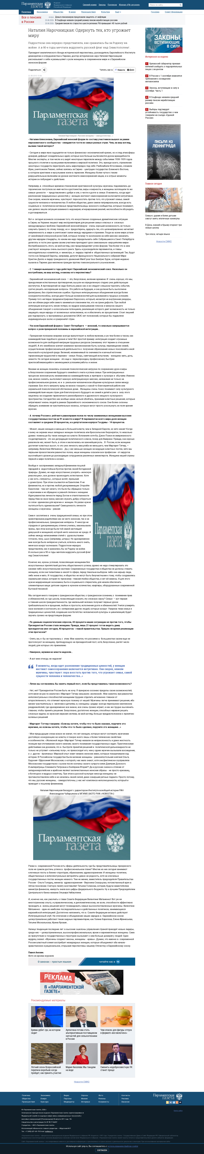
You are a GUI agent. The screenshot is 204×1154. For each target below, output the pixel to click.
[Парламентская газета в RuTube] (180, 1102)
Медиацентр (69, 1102)
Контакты (126, 1095)
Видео (66, 1095)
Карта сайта (178, 1111)
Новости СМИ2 (82, 1081)
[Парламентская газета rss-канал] (167, 1102)
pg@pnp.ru (49, 1131)
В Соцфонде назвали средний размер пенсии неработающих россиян (81, 20)
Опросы (84, 1095)
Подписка (112, 5)
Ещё (117, 12)
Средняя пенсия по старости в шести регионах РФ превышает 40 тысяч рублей (86, 23)
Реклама (125, 1099)
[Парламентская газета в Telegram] (173, 1102)
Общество (58, 12)
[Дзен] (130, 70)
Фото (101, 1095)
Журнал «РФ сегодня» (129, 5)
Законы (102, 5)
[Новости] (120, 70)
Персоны (68, 1099)
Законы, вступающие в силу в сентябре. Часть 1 (162, 89)
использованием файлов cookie (123, 1146)
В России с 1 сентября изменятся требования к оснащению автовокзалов (163, 78)
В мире (72, 12)
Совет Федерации (173, 12)
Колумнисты (104, 1102)
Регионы (102, 1099)
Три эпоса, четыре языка (157, 234)
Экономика (42, 12)
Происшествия (88, 12)
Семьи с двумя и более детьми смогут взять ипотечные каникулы (162, 217)
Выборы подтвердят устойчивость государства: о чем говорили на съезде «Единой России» (161, 113)
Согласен (102, 1150)
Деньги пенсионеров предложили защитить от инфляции (77, 17)
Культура (105, 12)
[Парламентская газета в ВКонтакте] (170, 1102)
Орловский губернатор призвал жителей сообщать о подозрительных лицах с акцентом (163, 66)
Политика (26, 12)
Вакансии (125, 1102)
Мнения (84, 1099)
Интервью (85, 1102)
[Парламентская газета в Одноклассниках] (177, 1102)
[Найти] (180, 5)
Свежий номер (90, 5)
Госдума (155, 12)
